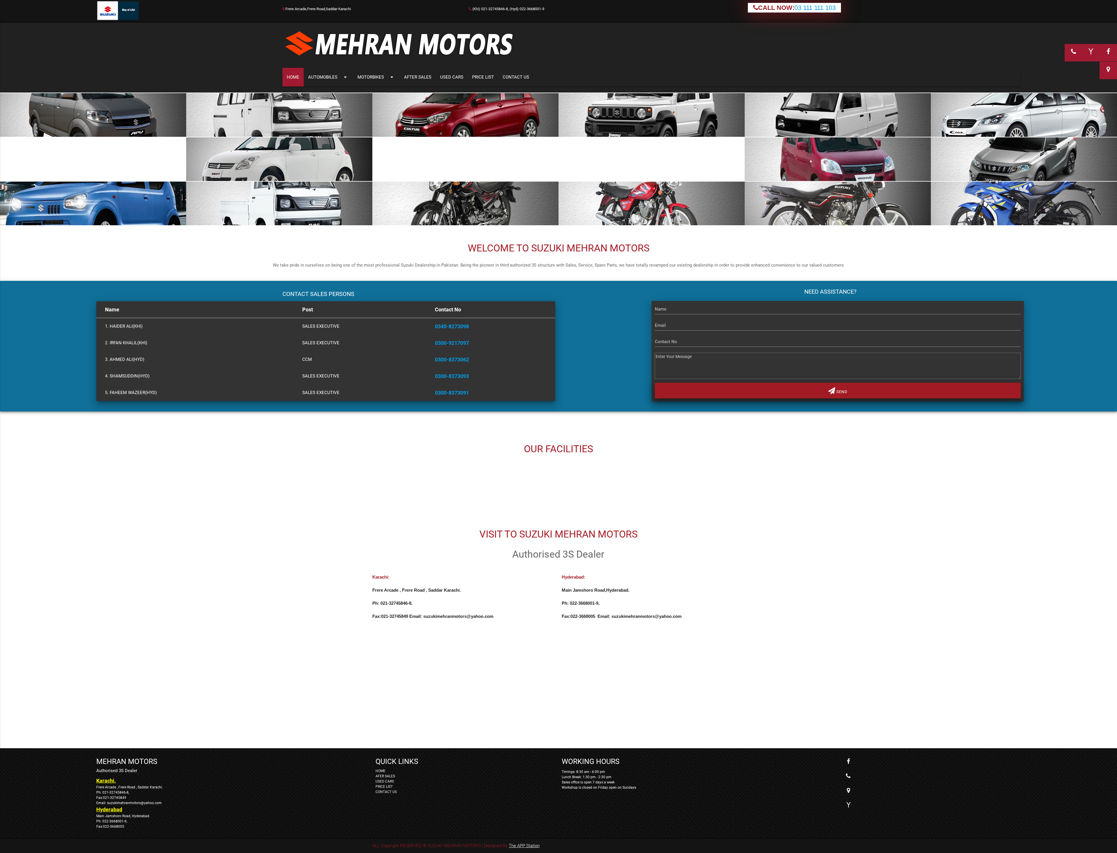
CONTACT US (516, 77)
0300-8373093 (452, 376)
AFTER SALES (417, 77)
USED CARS (451, 77)
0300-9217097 (452, 343)
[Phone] (848, 776)
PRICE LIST (483, 77)
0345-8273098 (452, 326)
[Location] (848, 790)
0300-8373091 (452, 393)
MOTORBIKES (376, 77)
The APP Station (524, 845)
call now (692, 141)
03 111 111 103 (815, 7)
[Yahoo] (848, 805)
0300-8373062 (452, 360)
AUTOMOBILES (328, 77)
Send (841, 391)
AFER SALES (385, 776)
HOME (293, 77)
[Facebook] (848, 761)
